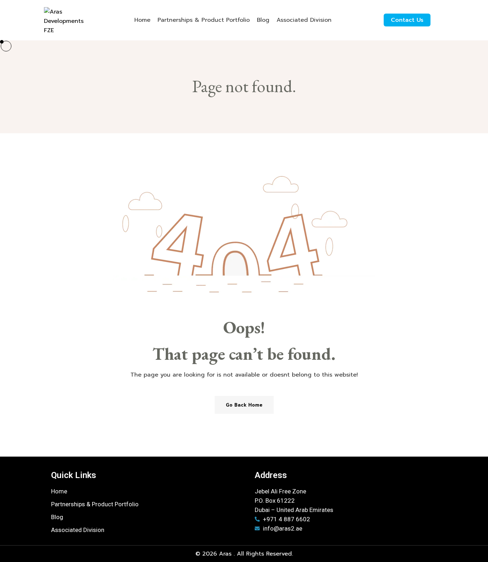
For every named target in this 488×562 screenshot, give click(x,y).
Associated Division (304, 20)
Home (142, 20)
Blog (263, 20)
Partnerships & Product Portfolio (204, 20)
